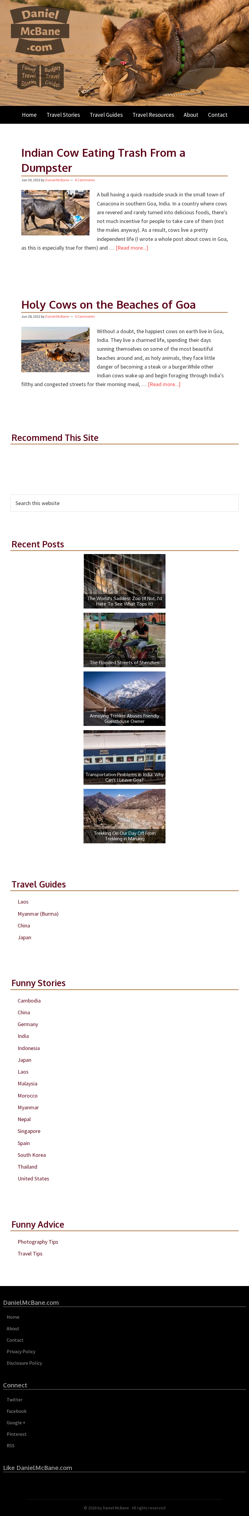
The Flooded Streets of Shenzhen (124, 662)
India (23, 1035)
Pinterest (17, 1434)
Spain (24, 1143)
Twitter (14, 1399)
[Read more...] (132, 247)
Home (13, 1317)
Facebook (16, 1411)
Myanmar (28, 1107)
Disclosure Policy (24, 1363)
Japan (24, 937)
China (24, 925)
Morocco (28, 1095)
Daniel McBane (116, 1508)
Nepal (24, 1119)
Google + (16, 1422)
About (13, 1328)
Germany (28, 1024)
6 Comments (85, 180)
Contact (15, 1340)
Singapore (29, 1130)
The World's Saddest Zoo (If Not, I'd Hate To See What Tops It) (124, 601)
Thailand (27, 1166)
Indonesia (29, 1048)
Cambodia (29, 1000)
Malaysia (27, 1083)
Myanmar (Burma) (38, 913)
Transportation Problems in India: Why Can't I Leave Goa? (124, 777)
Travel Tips (30, 1253)
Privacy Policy (21, 1351)
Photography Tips (38, 1241)
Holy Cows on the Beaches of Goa (108, 304)
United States (33, 1178)
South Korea (32, 1154)
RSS (11, 1445)
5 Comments (85, 316)
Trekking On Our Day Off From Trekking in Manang (125, 836)
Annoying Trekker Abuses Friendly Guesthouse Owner (124, 718)
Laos (23, 901)
